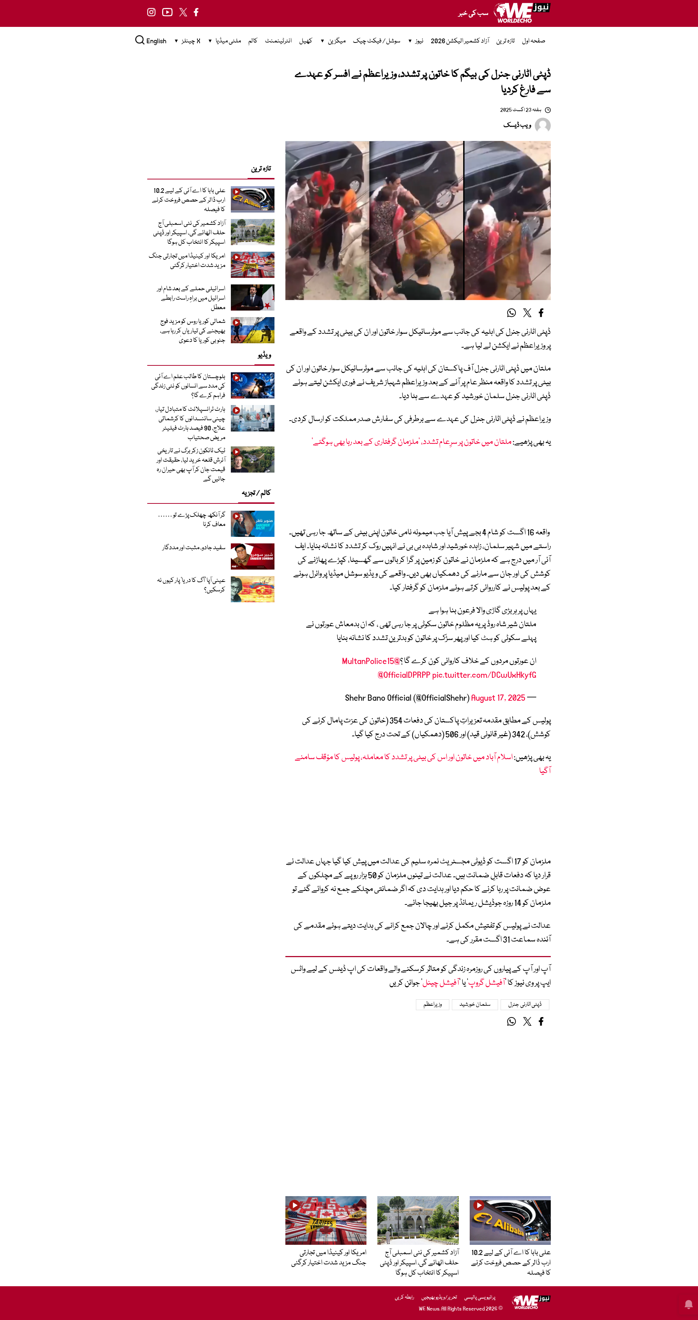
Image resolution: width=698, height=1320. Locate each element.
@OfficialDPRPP (404, 675)
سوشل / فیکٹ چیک (376, 41)
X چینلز (191, 41)
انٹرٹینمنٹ (278, 41)
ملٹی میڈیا (228, 41)
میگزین (337, 41)
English (157, 41)
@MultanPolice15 (371, 661)
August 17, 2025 (498, 698)
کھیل (306, 41)
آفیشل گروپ (486, 983)
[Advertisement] (418, 490)
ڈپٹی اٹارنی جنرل (525, 1004)
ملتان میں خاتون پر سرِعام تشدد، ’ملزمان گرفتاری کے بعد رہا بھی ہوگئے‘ (412, 442)
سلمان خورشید (475, 1004)
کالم (253, 41)
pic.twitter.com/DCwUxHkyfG (484, 675)
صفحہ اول (533, 41)
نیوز (420, 41)
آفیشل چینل (440, 983)
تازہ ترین (505, 41)
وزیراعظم (433, 1004)
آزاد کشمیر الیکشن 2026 (460, 41)
